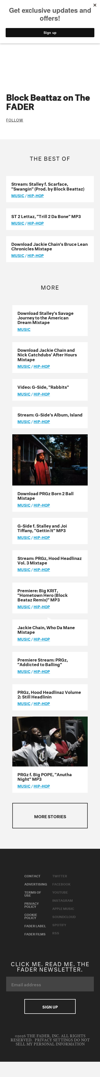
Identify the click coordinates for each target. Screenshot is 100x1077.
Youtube (60, 891)
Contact (32, 875)
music (17, 195)
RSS (55, 932)
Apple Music (63, 908)
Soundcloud (64, 916)
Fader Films (35, 933)
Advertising (35, 883)
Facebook (61, 883)
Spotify (59, 924)
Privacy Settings (54, 1040)
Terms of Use (32, 893)
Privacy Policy (31, 904)
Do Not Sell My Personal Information (53, 1042)
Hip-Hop (35, 195)
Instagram (62, 900)
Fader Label (35, 925)
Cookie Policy (30, 916)
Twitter (59, 875)
